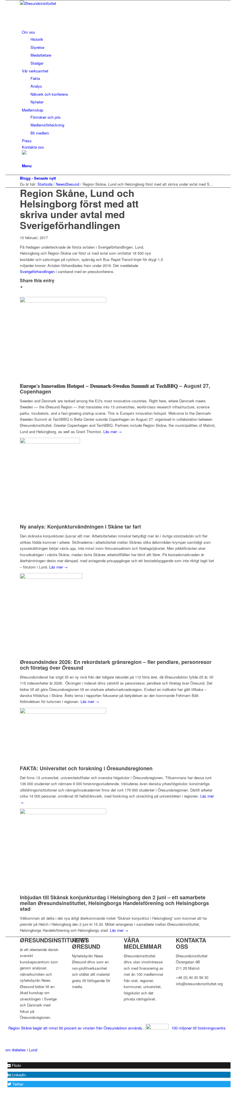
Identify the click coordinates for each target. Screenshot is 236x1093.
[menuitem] (119, 47)
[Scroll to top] (6, 1056)
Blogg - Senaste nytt (38, 178)
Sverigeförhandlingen (37, 271)
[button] (14, 1065)
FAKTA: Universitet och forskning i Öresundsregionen (86, 768)
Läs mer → (112, 431)
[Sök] (23, 159)
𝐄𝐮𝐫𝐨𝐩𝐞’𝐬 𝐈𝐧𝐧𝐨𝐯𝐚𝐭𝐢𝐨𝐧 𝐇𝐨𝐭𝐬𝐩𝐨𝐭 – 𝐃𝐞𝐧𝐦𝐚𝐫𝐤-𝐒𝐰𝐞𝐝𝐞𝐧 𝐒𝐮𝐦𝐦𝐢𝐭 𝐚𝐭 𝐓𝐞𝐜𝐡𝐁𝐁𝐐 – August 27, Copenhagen (115, 388)
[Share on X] (27, 287)
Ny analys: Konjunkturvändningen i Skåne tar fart (80, 526)
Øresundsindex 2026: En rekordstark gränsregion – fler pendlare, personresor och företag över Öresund (116, 664)
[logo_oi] (63, 3)
